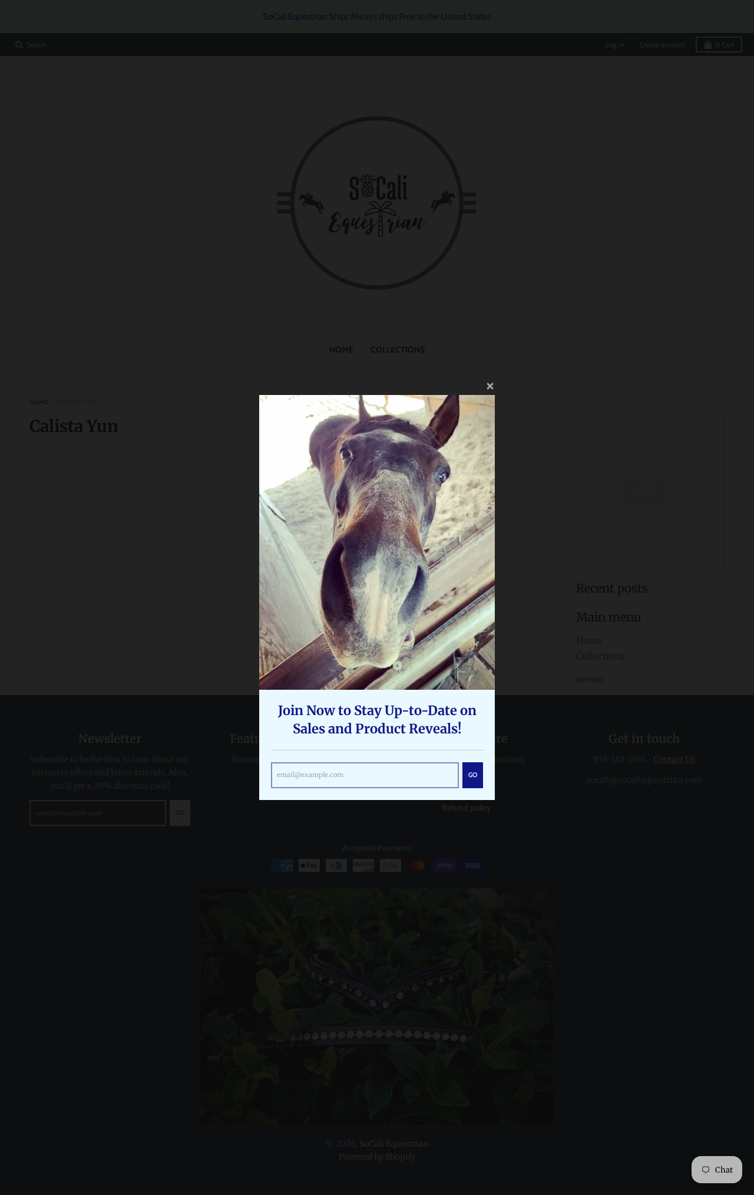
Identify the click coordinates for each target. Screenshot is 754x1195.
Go (472, 775)
